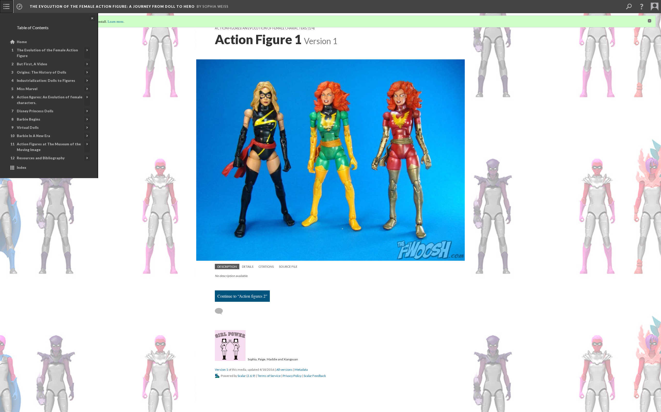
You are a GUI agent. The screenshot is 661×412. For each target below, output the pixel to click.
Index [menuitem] (21, 167)
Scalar (242, 376)
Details (247, 266)
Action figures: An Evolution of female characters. (49, 100)
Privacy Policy (292, 376)
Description (227, 266)
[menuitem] (6, 6)
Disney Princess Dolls (35, 111)
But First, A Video (32, 64)
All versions (284, 369)
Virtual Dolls (28, 127)
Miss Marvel (27, 89)
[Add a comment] (221, 311)
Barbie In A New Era (33, 136)
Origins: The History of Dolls (41, 72)
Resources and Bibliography (41, 158)
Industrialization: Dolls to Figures (46, 80)
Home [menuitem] (22, 42)
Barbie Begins (28, 119)
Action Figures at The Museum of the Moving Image (49, 147)
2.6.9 (250, 376)
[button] (641, 6)
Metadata (301, 369)
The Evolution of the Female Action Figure (47, 53)
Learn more (115, 21)
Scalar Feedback (315, 376)
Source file (288, 266)
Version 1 (221, 369)
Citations (266, 266)
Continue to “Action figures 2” (242, 296)
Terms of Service (269, 376)
